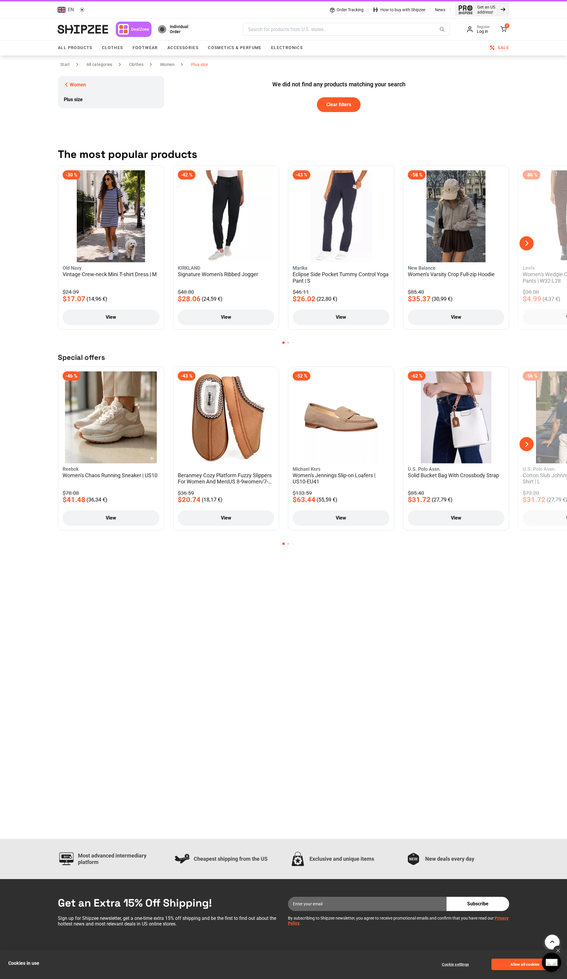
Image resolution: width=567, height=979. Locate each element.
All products (75, 47)
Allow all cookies (525, 964)
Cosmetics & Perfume (235, 47)
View (111, 317)
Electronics (287, 47)
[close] (558, 951)
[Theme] (82, 9)
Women (167, 64)
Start (65, 64)
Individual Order (179, 29)
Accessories (182, 47)
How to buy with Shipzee (402, 9)
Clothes (112, 47)
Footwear (145, 47)
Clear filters (338, 104)
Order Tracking (350, 9)
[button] (65, 9)
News (440, 9)
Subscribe (477, 904)
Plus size (199, 64)
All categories (100, 64)
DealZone (140, 29)
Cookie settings (455, 964)
